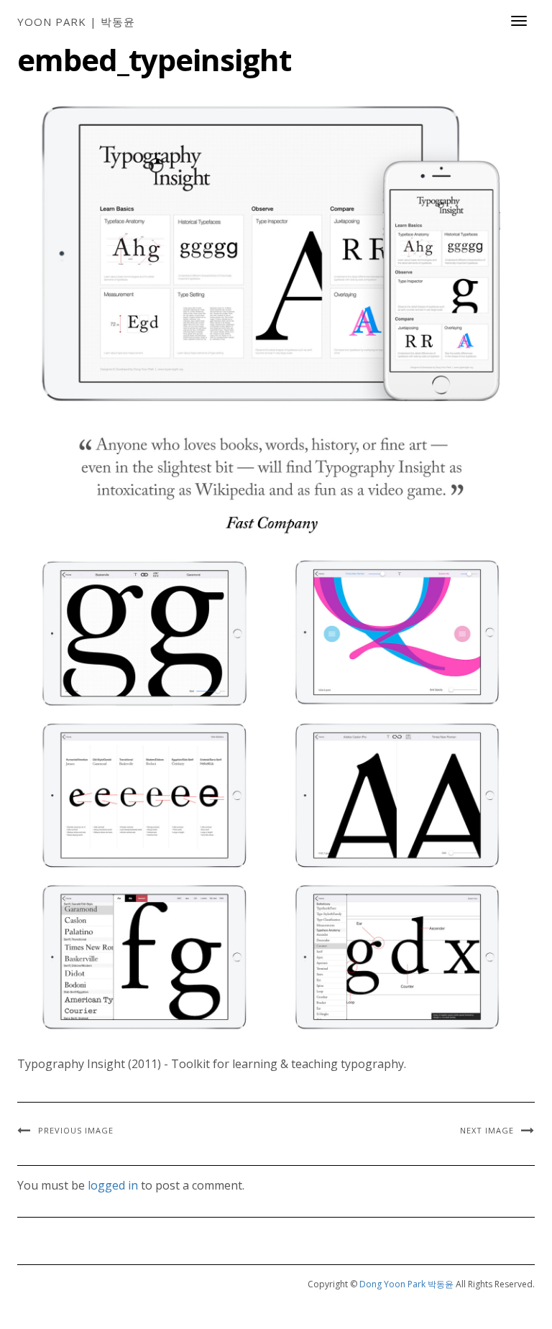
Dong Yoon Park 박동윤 (406, 1284)
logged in (113, 1185)
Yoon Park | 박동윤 (76, 21)
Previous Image (76, 1130)
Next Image (487, 1130)
